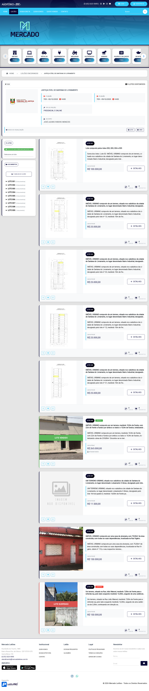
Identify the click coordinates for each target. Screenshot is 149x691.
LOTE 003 (16, 189)
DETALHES (137, 168)
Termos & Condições (96, 653)
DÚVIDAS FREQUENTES (71, 649)
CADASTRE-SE (139, 4)
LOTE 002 (16, 185)
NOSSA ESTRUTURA (45, 653)
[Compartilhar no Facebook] (48, 186)
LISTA (131, 130)
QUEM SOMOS (38, 11)
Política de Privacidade (97, 649)
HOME (5, 11)
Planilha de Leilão (20, 174)
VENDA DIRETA (25, 11)
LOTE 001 (16, 181)
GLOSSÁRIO (67, 653)
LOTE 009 (16, 210)
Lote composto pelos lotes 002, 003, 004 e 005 (104, 148)
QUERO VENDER (52, 11)
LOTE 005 (16, 196)
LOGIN (121, 4)
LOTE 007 (16, 203)
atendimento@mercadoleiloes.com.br (15, 659)
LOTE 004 (16, 192)
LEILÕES (13, 11)
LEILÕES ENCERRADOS (29, 73)
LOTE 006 (16, 199)
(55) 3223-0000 (91, 4)
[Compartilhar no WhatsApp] (53, 186)
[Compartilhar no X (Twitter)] (43, 186)
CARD (140, 130)
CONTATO (64, 11)
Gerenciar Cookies (95, 657)
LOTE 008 (16, 207)
